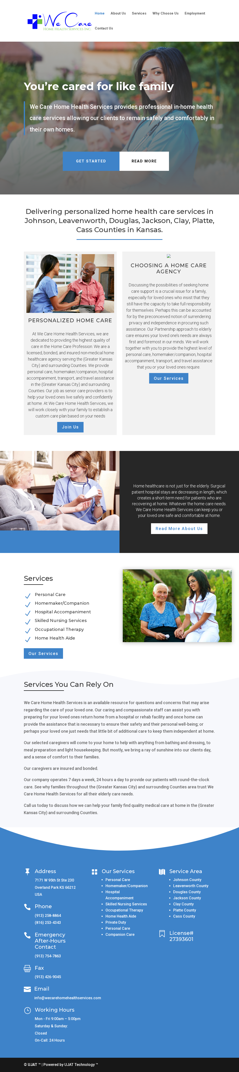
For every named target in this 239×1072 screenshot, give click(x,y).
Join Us (70, 426)
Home (100, 13)
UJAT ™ (35, 1064)
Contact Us (104, 28)
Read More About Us (179, 528)
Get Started (91, 161)
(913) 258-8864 (48, 915)
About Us (118, 13)
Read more (144, 161)
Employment (195, 13)
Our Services (169, 378)
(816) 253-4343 (48, 922)
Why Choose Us (165, 13)
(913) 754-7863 (48, 956)
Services (139, 13)
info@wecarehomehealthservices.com (67, 998)
